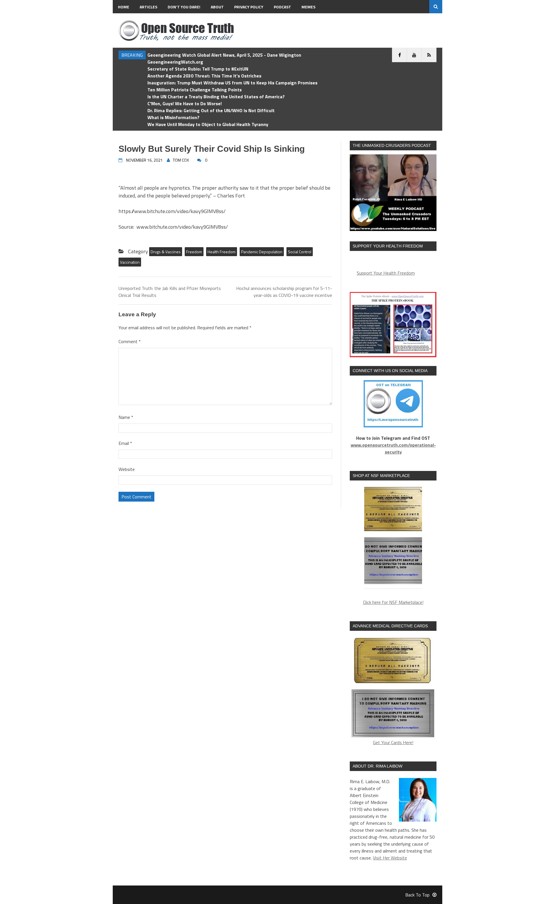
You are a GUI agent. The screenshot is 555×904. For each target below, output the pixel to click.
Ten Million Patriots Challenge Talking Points (194, 89)
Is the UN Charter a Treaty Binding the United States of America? (216, 96)
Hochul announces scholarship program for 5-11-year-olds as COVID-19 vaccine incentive (284, 292)
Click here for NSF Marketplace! (393, 602)
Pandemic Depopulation (261, 252)
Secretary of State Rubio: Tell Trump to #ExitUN (197, 68)
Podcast (282, 7)
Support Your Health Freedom (386, 272)
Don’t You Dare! (184, 7)
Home (123, 7)
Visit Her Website (390, 857)
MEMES (308, 7)
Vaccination (130, 262)
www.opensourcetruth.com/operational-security (393, 448)
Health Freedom (222, 252)
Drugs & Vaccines (166, 252)
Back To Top (417, 894)
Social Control (299, 252)
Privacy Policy (248, 7)
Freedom (194, 252)
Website (127, 469)
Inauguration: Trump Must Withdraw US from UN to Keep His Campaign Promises (232, 82)
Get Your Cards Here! (393, 742)
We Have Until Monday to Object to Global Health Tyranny (207, 124)
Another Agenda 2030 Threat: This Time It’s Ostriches (204, 75)
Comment (130, 341)
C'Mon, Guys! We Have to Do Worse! (184, 103)
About (217, 7)
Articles (148, 7)
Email (125, 443)
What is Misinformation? (173, 117)
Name (126, 417)
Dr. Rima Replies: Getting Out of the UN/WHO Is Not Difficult (211, 110)
